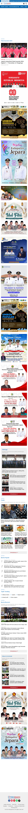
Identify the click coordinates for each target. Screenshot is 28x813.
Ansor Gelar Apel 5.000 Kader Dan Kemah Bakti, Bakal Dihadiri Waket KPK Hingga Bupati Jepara (7, 547)
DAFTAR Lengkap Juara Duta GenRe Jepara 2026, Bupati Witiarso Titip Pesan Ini (15, 562)
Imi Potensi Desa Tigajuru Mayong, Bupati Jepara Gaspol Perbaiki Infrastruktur (15, 576)
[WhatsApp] (17, 800)
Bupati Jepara (21, 594)
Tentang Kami (14, 807)
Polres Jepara (14, 597)
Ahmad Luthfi (5, 597)
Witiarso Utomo (5, 594)
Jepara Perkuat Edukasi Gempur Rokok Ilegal (11, 642)
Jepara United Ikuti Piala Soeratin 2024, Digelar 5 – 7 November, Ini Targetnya (12, 62)
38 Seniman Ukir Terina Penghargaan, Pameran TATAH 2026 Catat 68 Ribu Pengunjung (14, 567)
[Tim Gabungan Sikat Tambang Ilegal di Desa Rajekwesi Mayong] (5, 663)
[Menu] (2, 3)
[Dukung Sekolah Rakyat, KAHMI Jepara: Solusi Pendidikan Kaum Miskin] (7, 528)
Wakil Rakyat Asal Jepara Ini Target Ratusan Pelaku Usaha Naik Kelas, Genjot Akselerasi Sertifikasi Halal (13, 638)
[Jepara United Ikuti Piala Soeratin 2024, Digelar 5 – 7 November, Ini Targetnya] (14, 50)
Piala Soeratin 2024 (4, 64)
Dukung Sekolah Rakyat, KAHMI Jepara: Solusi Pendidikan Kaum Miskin (6, 534)
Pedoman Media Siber (20, 806)
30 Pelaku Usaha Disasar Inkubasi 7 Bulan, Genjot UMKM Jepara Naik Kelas (13, 633)
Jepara (13, 594)
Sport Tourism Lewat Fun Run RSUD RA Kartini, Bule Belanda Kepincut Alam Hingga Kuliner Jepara (18, 476)
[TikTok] (19, 801)
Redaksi (5, 806)
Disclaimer (10, 806)
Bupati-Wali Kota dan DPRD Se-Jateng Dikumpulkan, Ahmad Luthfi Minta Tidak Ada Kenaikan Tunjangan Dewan (13, 521)
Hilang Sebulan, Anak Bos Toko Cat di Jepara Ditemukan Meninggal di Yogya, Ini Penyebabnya (18, 669)
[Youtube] (14, 800)
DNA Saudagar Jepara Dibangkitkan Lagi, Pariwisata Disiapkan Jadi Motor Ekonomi (13, 647)
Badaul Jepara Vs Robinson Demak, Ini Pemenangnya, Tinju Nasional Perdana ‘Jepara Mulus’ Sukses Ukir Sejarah (17, 488)
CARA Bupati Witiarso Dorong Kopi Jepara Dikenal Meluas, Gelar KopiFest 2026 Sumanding (12, 629)
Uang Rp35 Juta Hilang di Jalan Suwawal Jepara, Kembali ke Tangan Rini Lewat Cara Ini (17, 682)
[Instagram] (12, 800)
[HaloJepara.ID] (7, 3)
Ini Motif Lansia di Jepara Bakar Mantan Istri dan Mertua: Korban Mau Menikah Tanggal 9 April (17, 676)
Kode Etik (14, 804)
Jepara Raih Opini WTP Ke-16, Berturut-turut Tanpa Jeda (14, 624)
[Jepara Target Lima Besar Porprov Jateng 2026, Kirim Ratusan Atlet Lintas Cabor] (14, 461)
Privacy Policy (21, 804)
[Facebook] (9, 800)
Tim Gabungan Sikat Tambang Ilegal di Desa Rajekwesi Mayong (17, 663)
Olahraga (3, 59)
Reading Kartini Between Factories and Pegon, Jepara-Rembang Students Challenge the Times (20, 547)
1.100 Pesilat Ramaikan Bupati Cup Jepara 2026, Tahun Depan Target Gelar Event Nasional (18, 482)
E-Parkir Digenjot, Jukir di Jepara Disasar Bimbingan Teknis (13, 581)
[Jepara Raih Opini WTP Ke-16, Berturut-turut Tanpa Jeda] (14, 614)
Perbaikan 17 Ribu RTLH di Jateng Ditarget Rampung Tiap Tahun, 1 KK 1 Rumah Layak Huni (21, 534)
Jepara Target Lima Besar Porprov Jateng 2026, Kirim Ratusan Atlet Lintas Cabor (13, 471)
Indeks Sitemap (7, 804)
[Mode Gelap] (24, 4)
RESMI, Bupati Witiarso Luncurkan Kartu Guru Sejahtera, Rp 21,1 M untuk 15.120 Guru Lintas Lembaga (14, 586)
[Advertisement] (14, 23)
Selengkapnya (13, 494)
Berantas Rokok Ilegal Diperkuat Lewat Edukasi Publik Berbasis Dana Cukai (15, 571)
